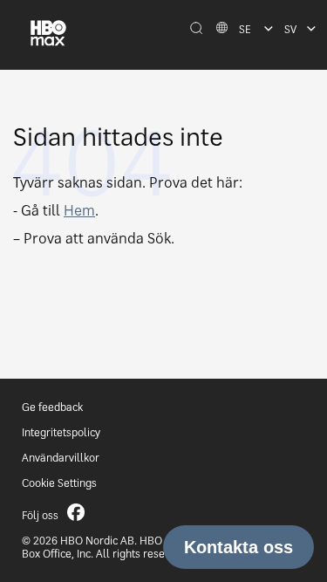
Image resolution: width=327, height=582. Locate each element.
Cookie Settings (59, 483)
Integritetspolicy (61, 432)
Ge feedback (52, 407)
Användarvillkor (60, 457)
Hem (79, 210)
